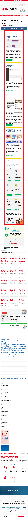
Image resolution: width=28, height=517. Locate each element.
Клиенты (16, 499)
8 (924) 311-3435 (14, 490)
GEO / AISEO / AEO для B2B (7, 377)
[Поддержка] (6, 0)
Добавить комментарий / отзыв (7, 252)
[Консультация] (3, 516)
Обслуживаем (16, 15)
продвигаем (12, 456)
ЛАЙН (8, 9)
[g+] (18, 244)
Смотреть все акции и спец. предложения (9, 323)
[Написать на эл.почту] (5, 0)
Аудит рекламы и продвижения (16, 231)
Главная (1, 17)
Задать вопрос (3, 498)
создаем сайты (7, 453)
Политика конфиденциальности (19, 501)
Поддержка (8, 248)
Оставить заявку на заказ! (22, 323)
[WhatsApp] (23, 0)
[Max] (22, 0)
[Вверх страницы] (27, 516)
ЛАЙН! (10, 220)
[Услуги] (4, 516)
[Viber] (24, 0)
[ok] (13, 244)
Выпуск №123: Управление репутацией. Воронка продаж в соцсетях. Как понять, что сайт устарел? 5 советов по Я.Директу (13, 260)
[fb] (11, 244)
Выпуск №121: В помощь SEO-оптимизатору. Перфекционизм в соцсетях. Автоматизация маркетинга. (4, 270)
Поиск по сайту (3, 499)
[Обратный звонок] (1, 516)
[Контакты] (7, 0)
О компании (4, 17)
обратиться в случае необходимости (11, 165)
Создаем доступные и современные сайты (6, 15)
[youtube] (15, 244)
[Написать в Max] (3, 0)
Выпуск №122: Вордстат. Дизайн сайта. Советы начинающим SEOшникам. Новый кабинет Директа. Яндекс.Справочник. (22, 260)
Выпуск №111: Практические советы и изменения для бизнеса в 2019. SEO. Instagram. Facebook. (13, 301)
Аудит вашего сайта (16, 230)
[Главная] (2, 0)
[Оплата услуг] (6, 516)
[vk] (9, 244)
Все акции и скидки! (10, 222)
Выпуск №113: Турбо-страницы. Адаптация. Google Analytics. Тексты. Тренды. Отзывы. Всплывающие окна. (22, 291)
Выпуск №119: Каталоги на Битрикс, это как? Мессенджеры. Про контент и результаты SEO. (22, 270)
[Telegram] (25, 0)
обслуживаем (4, 456)
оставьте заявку (7, 470)
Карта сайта (3, 500)
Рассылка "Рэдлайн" (7, 17)
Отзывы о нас (17, 500)
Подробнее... (14, 319)
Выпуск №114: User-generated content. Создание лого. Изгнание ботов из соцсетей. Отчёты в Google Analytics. (14, 291)
